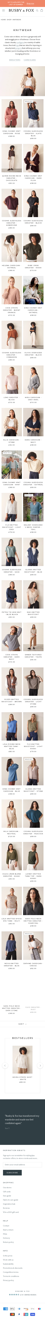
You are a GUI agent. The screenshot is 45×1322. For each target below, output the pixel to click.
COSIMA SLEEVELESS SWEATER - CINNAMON (11, 355)
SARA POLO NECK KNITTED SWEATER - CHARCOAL (33, 921)
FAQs (5, 1234)
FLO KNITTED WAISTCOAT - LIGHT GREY (11, 527)
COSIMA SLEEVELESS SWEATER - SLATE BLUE (33, 133)
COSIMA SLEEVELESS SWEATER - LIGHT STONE (33, 702)
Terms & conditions (11, 1276)
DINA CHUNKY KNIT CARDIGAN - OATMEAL (33, 310)
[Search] (37, 10)
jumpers (18, 48)
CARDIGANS (30, 60)
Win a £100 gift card (11, 1212)
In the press (7, 1256)
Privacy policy (8, 1280)
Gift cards (6, 1192)
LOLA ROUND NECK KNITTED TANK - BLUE (12, 746)
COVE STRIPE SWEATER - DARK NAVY (12, 657)
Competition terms (10, 1272)
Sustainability (8, 1264)
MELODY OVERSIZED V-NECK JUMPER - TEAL (33, 527)
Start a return (8, 1230)
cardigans (20, 43)
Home (3, 20)
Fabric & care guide (10, 1200)
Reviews (6, 1208)
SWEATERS (14, 60)
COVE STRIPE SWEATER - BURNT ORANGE (11, 310)
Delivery (6, 1238)
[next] (40, 1065)
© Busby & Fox (22, 1291)
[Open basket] (42, 10)
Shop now (30, 3)
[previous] (5, 1065)
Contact (6, 1226)
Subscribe (12, 1173)
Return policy (8, 1242)
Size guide (7, 1196)
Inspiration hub (9, 1204)
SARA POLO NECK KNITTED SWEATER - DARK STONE (11, 1008)
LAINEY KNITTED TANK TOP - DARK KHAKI (33, 876)
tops (18, 45)
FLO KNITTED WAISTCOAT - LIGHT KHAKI (33, 746)
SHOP (9, 20)
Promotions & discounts (12, 1268)
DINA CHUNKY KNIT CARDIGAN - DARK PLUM (33, 178)
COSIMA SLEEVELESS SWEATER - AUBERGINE (11, 223)
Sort (21, 1024)
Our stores (7, 1188)
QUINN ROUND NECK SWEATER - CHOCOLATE (11, 178)
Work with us (8, 1260)
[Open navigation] (3, 10)
